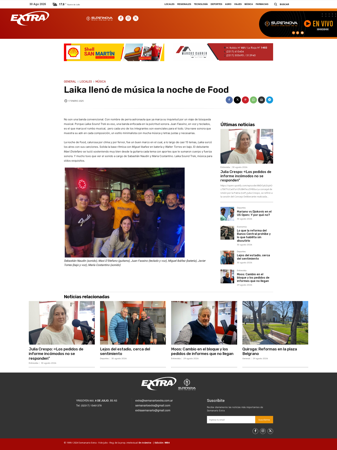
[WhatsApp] (253, 99)
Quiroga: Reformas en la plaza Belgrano (269, 351)
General (70, 81)
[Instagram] (128, 18)
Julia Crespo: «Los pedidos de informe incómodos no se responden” (245, 176)
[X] (135, 18)
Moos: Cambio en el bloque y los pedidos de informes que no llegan (253, 278)
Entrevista (225, 167)
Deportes (241, 208)
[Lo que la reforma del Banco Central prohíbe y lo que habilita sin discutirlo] (227, 233)
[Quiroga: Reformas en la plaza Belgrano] (275, 323)
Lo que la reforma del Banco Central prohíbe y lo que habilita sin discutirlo (254, 235)
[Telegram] (269, 99)
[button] (280, 4)
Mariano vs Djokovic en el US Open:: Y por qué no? (254, 213)
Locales (86, 81)
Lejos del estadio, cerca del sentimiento (253, 257)
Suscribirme (264, 419)
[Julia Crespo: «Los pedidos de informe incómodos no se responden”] (246, 146)
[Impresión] (261, 99)
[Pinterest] (245, 99)
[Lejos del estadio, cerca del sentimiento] (227, 257)
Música (100, 81)
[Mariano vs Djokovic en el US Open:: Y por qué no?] (227, 214)
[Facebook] (121, 18)
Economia (242, 227)
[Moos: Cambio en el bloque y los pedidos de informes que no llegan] (227, 276)
